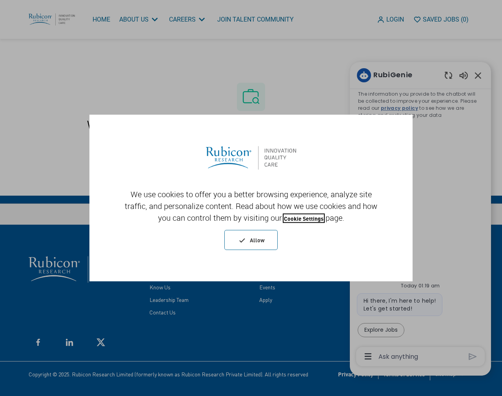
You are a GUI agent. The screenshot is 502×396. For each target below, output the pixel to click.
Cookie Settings (304, 218)
